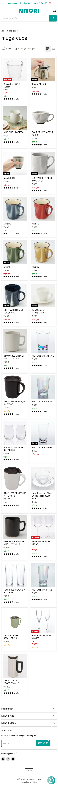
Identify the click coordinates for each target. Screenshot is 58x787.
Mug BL (7, 223)
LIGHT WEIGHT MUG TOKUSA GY (42, 179)
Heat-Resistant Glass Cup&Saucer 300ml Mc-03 (42, 496)
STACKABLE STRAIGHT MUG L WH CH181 (15, 357)
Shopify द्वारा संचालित (29, 782)
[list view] (54, 49)
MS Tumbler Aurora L (42, 589)
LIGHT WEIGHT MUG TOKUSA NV (13, 311)
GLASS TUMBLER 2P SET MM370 (13, 448)
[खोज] (53, 18)
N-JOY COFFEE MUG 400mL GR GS (13, 636)
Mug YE (35, 267)
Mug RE (35, 223)
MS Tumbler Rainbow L (43, 447)
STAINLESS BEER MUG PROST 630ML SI (14, 682)
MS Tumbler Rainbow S (43, 356)
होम (2, 31)
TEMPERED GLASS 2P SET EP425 (14, 591)
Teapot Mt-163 (39, 84)
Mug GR (7, 267)
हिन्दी (27, 771)
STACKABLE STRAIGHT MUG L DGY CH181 (15, 542)
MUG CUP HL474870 (13, 132)
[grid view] (48, 49)
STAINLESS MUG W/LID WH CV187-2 (15, 494)
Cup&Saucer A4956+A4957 (39, 311)
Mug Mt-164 (9, 178)
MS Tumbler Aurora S (42, 401)
